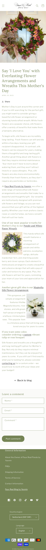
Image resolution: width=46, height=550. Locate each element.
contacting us (8, 363)
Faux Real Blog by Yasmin (16, 489)
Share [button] (7, 101)
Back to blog (24, 380)
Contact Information (14, 483)
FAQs (7, 466)
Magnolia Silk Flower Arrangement (22, 289)
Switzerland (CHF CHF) (21, 517)
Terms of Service (12, 478)
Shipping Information (14, 472)
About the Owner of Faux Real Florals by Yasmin (22, 459)
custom (27, 334)
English (22, 531)
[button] (3, 6)
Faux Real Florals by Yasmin (18, 186)
